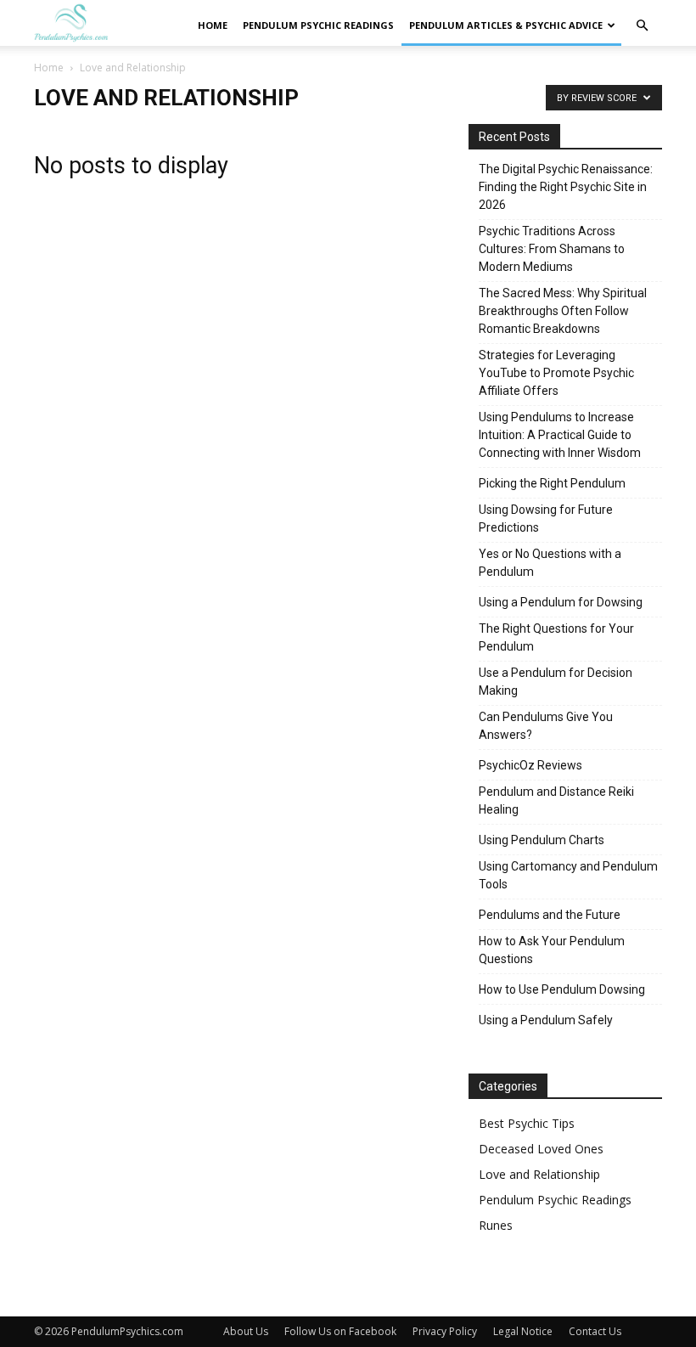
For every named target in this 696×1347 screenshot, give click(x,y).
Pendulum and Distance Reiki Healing (556, 800)
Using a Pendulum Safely (546, 1020)
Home (212, 25)
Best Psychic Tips (527, 1123)
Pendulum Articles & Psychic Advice (506, 25)
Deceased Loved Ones (541, 1149)
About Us (245, 1331)
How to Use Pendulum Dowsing (562, 989)
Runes (496, 1225)
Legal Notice (523, 1331)
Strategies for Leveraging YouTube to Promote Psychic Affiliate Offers (556, 372)
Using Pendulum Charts (541, 840)
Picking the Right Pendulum (552, 483)
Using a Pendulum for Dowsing (561, 602)
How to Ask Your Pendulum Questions (552, 950)
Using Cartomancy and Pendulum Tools (568, 875)
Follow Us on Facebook (340, 1331)
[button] (641, 26)
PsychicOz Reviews (530, 765)
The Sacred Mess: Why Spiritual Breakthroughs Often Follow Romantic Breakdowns (563, 310)
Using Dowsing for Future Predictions (546, 518)
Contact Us (595, 1331)
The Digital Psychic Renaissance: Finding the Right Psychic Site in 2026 (566, 186)
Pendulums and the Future (549, 914)
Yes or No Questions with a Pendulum (550, 562)
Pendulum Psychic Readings (318, 25)
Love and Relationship (539, 1174)
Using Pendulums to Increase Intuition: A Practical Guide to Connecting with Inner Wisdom (560, 434)
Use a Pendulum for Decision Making (555, 681)
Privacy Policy (445, 1331)
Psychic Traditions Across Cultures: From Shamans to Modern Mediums (552, 248)
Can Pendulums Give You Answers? (546, 725)
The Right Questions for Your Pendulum (556, 637)
